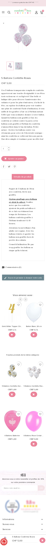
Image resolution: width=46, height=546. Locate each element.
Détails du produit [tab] (22, 177)
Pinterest (15, 166)
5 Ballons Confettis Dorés (12, 386)
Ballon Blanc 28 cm (34, 326)
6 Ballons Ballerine (12, 435)
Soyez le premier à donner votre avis (25, 278)
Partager (3, 166)
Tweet (9, 166)
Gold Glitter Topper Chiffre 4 (12, 326)
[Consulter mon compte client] (36, 12)
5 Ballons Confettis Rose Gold (34, 386)
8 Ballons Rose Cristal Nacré (34, 435)
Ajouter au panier (14, 158)
